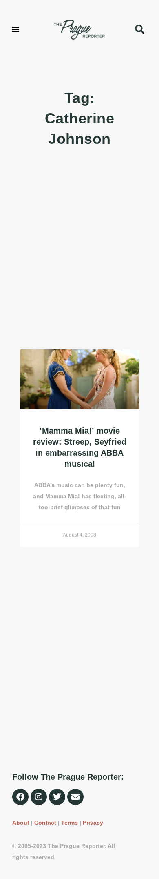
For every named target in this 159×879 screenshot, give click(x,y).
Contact (45, 822)
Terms (69, 822)
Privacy (93, 822)
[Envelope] (75, 797)
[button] (15, 29)
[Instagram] (39, 797)
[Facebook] (20, 797)
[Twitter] (57, 797)
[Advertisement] (79, 249)
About (20, 822)
